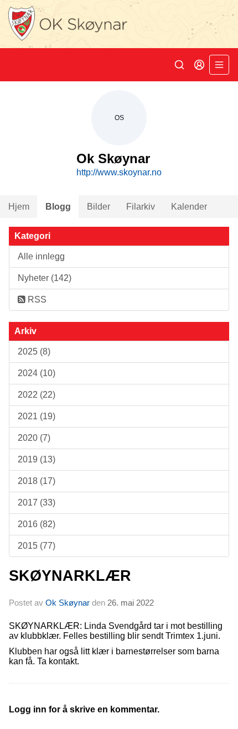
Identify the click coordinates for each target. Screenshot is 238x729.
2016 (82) (36, 524)
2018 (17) (36, 481)
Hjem (18, 206)
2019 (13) (36, 459)
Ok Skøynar (67, 602)
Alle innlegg (41, 256)
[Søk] (179, 65)
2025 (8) (34, 351)
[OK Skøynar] (119, 24)
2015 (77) (36, 545)
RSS (35, 299)
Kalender (189, 206)
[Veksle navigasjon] (219, 65)
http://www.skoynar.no (119, 172)
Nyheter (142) (44, 278)
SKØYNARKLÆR (70, 575)
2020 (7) (34, 437)
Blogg (58, 206)
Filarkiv (140, 206)
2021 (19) (36, 416)
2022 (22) (36, 394)
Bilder (98, 206)
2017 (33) (36, 502)
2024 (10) (36, 373)
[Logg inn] (199, 65)
